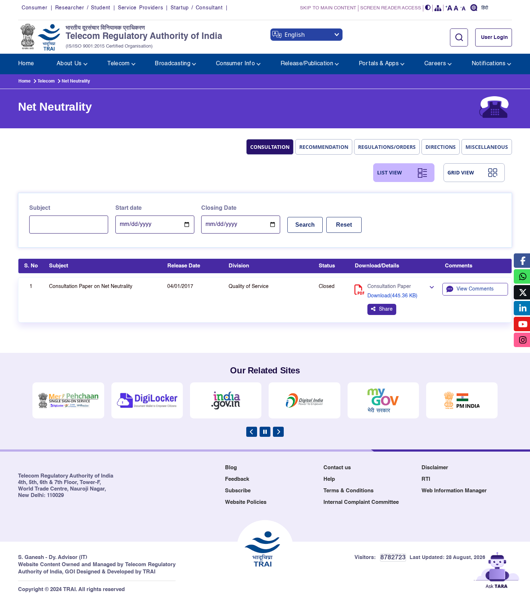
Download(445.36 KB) (392, 295)
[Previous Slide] (251, 432)
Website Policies (245, 502)
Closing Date (219, 208)
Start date (128, 208)
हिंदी (484, 8)
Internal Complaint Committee (361, 502)
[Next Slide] (278, 432)
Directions (440, 146)
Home (24, 81)
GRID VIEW (460, 172)
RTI (425, 479)
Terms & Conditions (348, 490)
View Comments (475, 289)
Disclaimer (434, 467)
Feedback (237, 479)
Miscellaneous (486, 146)
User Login (494, 37)
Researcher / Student (82, 7)
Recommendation (323, 146)
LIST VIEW (389, 172)
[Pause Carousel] (265, 432)
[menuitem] (26, 64)
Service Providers (140, 7)
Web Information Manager (454, 490)
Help (329, 479)
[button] (428, 8)
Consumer (35, 7)
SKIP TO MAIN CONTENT (328, 8)
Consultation (270, 146)
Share (386, 309)
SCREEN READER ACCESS (390, 8)
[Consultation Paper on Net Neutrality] (431, 287)
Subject (39, 208)
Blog (231, 467)
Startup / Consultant (196, 7)
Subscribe (238, 490)
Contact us (337, 467)
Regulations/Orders (387, 146)
